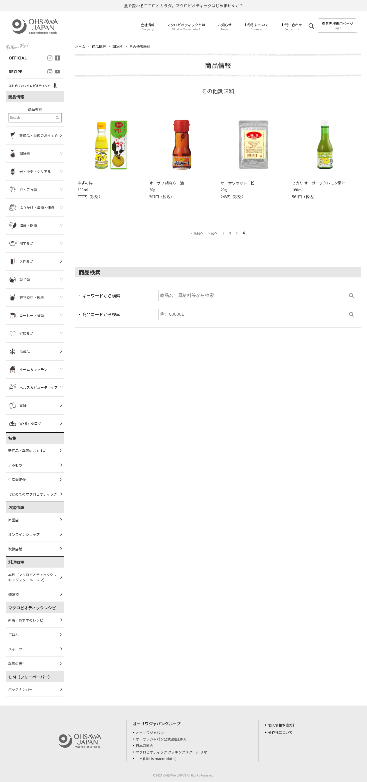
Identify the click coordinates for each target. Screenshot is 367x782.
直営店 (13, 519)
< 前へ (212, 233)
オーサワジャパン (150, 732)
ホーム (80, 46)
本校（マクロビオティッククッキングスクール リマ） (32, 577)
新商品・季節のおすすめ (27, 450)
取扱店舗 (15, 548)
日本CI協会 (144, 745)
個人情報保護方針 (282, 725)
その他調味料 (139, 46)
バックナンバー (20, 689)
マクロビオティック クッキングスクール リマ (171, 752)
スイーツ (15, 649)
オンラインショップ (24, 534)
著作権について (280, 732)
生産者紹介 (17, 479)
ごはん (13, 634)
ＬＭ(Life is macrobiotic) (156, 758)
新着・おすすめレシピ (25, 620)
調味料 (117, 46)
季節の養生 (17, 663)
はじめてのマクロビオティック (32, 494)
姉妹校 (13, 594)
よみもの (15, 465)
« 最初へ (197, 233)
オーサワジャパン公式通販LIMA (161, 739)
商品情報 (99, 46)
